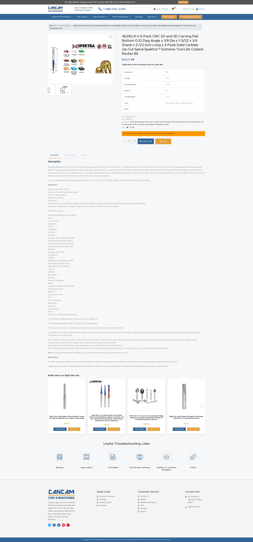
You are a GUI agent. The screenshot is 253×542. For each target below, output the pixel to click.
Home (54, 25)
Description (54, 155)
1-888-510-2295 (114, 9)
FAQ (142, 505)
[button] (51, 405)
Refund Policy (141, 539)
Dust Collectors (99, 17)
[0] (172, 9)
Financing (139, 17)
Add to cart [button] (74, 429)
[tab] (54, 155)
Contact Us (144, 496)
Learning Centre (105, 502)
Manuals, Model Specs (148, 502)
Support (143, 499)
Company (102, 505)
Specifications (70, 155)
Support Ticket (188, 9)
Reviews (84, 155)
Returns (143, 511)
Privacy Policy (152, 539)
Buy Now (163, 141)
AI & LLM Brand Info (164, 539)
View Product (60, 429)
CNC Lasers (81, 17)
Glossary (143, 508)
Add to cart (147, 141)
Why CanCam (169, 17)
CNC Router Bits (64, 25)
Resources (152, 17)
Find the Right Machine (190, 17)
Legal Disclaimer (130, 539)
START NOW (183, 2)
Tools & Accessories (120, 17)
